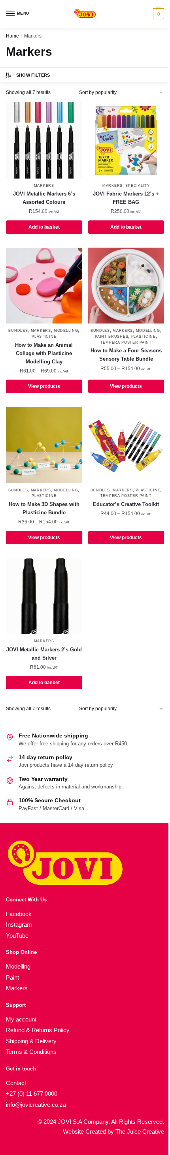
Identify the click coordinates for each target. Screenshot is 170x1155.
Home (12, 36)
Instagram (19, 924)
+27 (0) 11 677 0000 (31, 1093)
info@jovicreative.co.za (36, 1104)
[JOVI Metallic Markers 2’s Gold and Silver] (44, 596)
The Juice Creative (139, 1131)
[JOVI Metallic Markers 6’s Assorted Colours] (44, 140)
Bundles (18, 331)
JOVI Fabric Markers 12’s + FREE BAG (126, 198)
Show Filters (33, 75)
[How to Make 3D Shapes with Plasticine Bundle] (44, 445)
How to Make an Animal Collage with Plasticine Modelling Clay (44, 353)
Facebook (19, 913)
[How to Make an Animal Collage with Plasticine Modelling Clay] (44, 286)
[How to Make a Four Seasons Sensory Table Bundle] (126, 286)
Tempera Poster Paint (126, 342)
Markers (44, 186)
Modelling (66, 331)
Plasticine (44, 337)
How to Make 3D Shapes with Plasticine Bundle (44, 508)
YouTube (17, 935)
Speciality (137, 186)
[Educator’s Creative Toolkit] (126, 445)
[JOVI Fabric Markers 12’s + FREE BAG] (126, 140)
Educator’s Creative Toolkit (126, 504)
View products (44, 386)
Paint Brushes (111, 337)
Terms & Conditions (31, 1051)
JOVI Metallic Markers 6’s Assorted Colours (44, 198)
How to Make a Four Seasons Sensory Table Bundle (126, 355)
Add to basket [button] (44, 227)
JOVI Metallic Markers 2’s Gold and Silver (44, 654)
